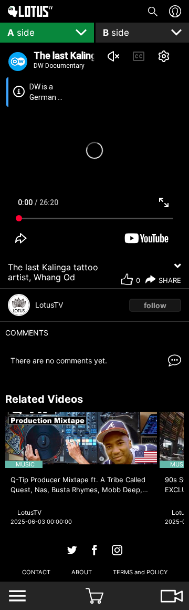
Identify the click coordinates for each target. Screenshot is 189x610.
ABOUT (81, 572)
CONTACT (36, 572)
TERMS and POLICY (140, 572)
